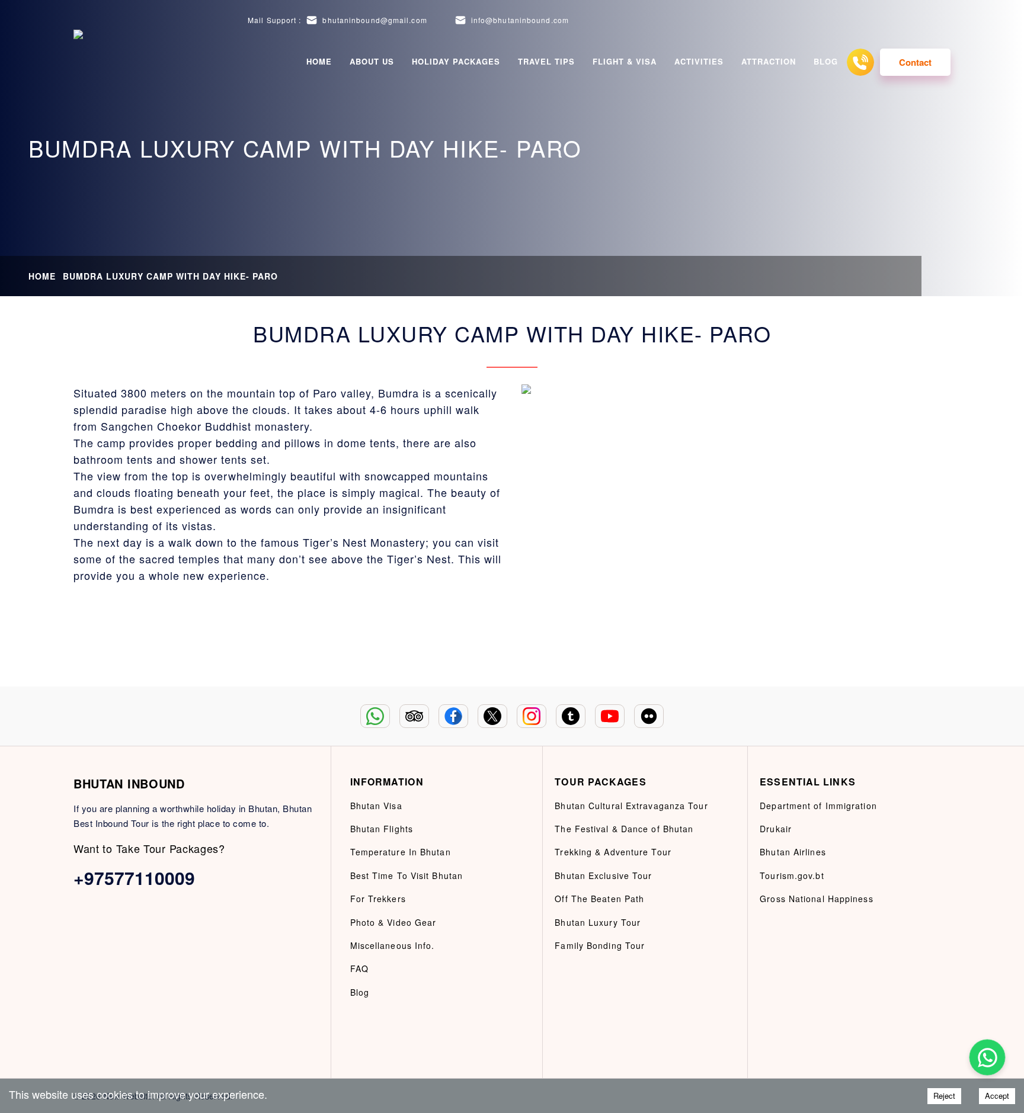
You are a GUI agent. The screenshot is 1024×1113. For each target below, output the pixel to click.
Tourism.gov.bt (792, 875)
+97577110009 (134, 877)
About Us (372, 61)
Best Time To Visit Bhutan (406, 875)
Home (319, 61)
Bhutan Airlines (793, 852)
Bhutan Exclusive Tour (603, 875)
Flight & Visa (625, 61)
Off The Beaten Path (599, 898)
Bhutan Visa (376, 806)
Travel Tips (546, 61)
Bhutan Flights (381, 829)
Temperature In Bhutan (400, 852)
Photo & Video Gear (393, 922)
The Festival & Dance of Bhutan (624, 829)
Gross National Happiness (816, 898)
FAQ (359, 968)
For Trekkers (378, 898)
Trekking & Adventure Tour (613, 852)
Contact (915, 62)
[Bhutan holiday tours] (88, 62)
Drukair (776, 829)
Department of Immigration (818, 806)
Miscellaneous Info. (392, 945)
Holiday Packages (456, 61)
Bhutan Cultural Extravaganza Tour (631, 806)
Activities (699, 61)
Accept (997, 1095)
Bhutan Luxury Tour (598, 922)
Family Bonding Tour (600, 945)
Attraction (768, 61)
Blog (826, 61)
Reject (944, 1095)
